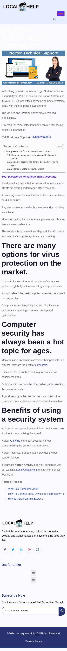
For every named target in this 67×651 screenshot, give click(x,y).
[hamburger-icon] (61, 13)
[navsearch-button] (54, 19)
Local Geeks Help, (27, 469)
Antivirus (15, 440)
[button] (33, 573)
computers (41, 365)
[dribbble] (29, 549)
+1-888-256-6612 (41, 137)
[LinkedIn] (21, 549)
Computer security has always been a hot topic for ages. (34, 164)
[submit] (62, 611)
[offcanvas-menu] (62, 19)
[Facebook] (5, 549)
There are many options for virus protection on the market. (34, 157)
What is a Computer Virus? (23, 489)
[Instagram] (37, 549)
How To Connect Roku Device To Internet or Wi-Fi (36, 493)
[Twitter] (13, 549)
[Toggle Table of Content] (58, 146)
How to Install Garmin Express (25, 498)
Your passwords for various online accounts (28, 151)
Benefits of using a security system (28, 169)
